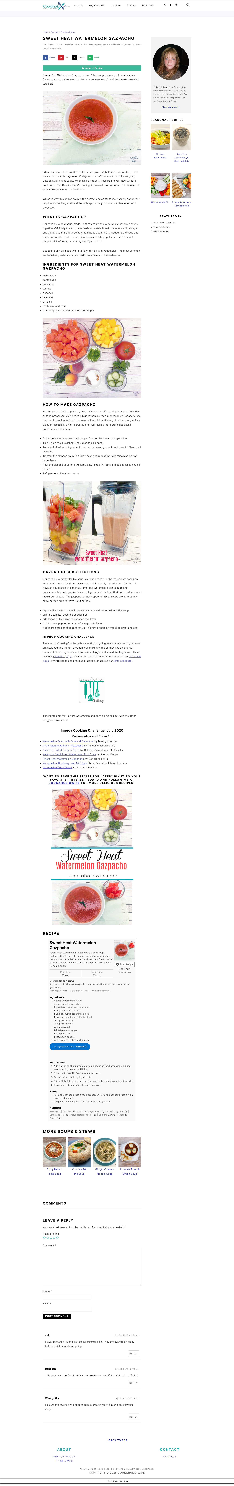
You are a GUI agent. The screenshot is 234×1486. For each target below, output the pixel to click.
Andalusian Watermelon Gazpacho (63, 745)
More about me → (171, 107)
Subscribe (147, 5)
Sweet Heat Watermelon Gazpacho (63, 758)
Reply (133, 1353)
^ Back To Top (117, 1440)
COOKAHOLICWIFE (64, 783)
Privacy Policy (64, 1456)
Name (47, 1291)
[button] (119, 969)
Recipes (78, 5)
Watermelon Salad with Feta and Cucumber (68, 741)
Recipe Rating (51, 1233)
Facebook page (62, 656)
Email (47, 1303)
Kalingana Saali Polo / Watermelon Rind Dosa (69, 754)
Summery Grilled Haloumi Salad (61, 750)
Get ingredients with (64, 1046)
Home (45, 32)
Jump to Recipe (93, 68)
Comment (49, 1245)
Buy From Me (97, 5)
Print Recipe (126, 964)
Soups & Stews (68, 32)
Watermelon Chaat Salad (57, 767)
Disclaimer (64, 1461)
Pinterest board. (122, 660)
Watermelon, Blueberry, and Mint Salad (66, 763)
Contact (131, 5)
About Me (115, 5)
